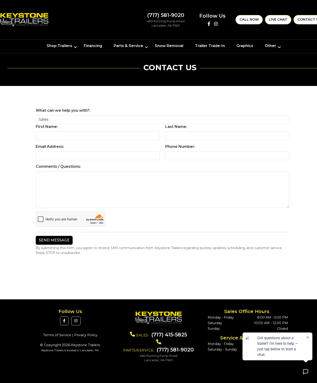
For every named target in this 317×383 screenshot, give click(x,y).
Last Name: (176, 126)
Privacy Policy (85, 335)
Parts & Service (128, 46)
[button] (64, 321)
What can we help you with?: (63, 110)
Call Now (249, 19)
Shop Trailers (59, 46)
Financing (93, 46)
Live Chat (278, 19)
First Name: (47, 126)
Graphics (244, 46)
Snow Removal (169, 46)
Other (270, 46)
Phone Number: (180, 146)
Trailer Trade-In (210, 46)
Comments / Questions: (58, 166)
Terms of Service (57, 335)
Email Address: (50, 146)
